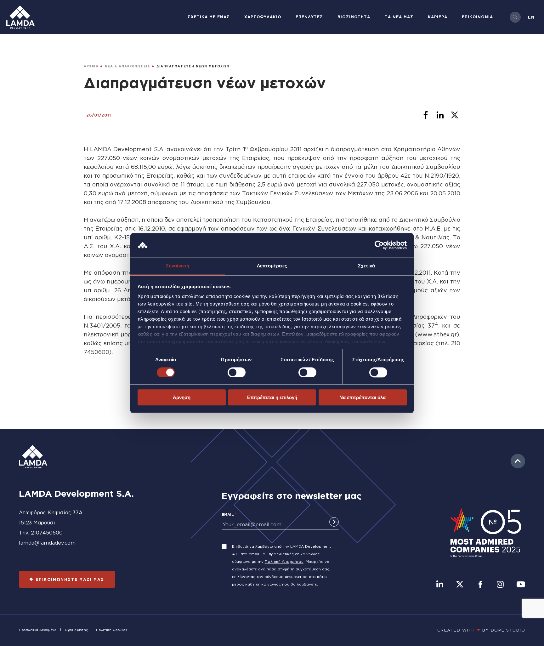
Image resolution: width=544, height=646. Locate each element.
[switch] (237, 372)
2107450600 (47, 532)
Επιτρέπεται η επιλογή (272, 397)
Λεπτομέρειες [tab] (272, 266)
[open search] (515, 17)
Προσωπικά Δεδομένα (38, 630)
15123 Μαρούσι (37, 522)
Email (228, 514)
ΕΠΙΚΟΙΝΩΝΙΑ (477, 17)
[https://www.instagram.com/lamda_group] (500, 585)
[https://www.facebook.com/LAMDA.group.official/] (480, 585)
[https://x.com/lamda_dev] (460, 585)
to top (518, 461)
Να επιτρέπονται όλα (362, 397)
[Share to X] (454, 115)
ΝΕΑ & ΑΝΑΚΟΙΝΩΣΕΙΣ (127, 66)
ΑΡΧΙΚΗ (91, 66)
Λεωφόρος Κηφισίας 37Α (51, 512)
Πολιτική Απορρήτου (284, 561)
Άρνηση (181, 397)
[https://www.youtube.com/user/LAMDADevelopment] (520, 585)
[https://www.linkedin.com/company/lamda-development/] (439, 585)
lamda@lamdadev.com (47, 543)
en (531, 17)
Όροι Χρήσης (76, 630)
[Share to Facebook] (425, 115)
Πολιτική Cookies (111, 630)
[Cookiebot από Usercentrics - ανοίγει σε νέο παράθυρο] (379, 245)
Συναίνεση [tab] (177, 266)
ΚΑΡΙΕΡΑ (437, 17)
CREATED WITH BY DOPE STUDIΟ (481, 630)
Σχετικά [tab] (366, 266)
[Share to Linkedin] (440, 115)
